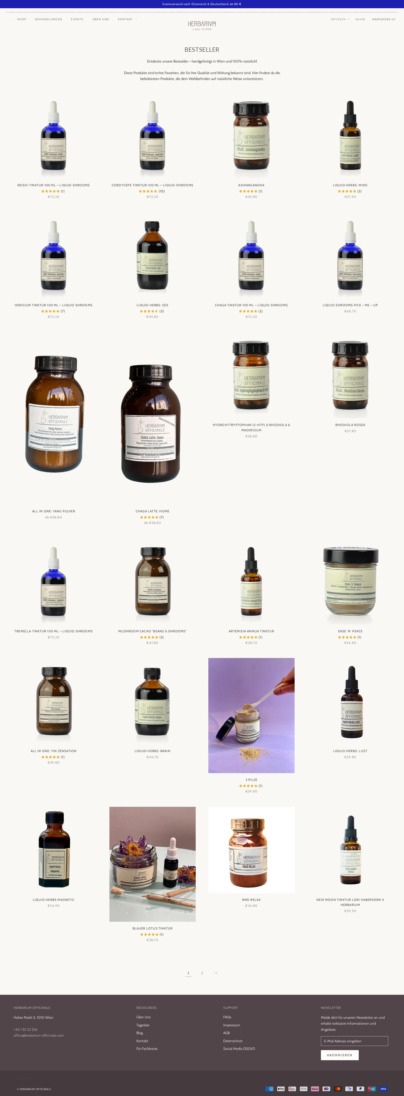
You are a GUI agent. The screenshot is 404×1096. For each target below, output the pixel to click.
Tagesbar (142, 1025)
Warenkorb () (384, 19)
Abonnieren (340, 1055)
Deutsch (338, 19)
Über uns (101, 19)
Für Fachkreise (147, 1049)
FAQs (227, 1017)
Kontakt (125, 19)
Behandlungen (48, 19)
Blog (139, 1033)
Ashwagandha (251, 185)
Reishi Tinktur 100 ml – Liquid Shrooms (53, 185)
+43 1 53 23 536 (25, 1029)
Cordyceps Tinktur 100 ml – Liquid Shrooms (152, 185)
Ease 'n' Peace (350, 631)
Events (77, 19)
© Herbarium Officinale (34, 1089)
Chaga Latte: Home (152, 511)
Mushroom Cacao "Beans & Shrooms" (152, 631)
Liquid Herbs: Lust (350, 751)
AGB (226, 1033)
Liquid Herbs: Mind (350, 185)
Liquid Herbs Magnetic (53, 900)
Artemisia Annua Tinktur (251, 631)
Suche (360, 19)
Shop (21, 19)
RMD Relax (251, 900)
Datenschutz (233, 1041)
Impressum (231, 1025)
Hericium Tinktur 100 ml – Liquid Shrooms (54, 305)
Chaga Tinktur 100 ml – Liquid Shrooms (251, 305)
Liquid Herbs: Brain (152, 751)
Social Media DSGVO (239, 1049)
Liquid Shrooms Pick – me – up (350, 305)
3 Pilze (251, 780)
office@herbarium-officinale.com (39, 1035)
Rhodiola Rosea (350, 425)
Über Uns (143, 1017)
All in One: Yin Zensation (54, 751)
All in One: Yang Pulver (53, 511)
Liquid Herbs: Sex (152, 305)
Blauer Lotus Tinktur (153, 928)
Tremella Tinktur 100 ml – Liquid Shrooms (54, 631)
